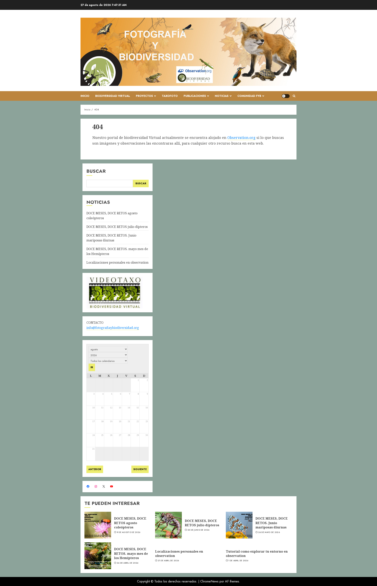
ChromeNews (209, 581)
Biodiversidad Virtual (112, 96)
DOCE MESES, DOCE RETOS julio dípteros (117, 227)
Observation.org (241, 137)
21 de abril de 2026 (168, 560)
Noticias (222, 96)
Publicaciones (195, 96)
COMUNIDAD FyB (249, 96)
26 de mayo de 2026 (269, 532)
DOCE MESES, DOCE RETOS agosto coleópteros (130, 522)
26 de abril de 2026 (127, 563)
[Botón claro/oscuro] (286, 96)
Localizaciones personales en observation (117, 262)
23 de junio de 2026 (199, 530)
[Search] (294, 96)
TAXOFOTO (170, 96)
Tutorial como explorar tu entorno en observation (257, 553)
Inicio (85, 96)
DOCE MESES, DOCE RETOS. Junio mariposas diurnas (271, 522)
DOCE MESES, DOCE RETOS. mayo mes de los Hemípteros (131, 553)
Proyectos (144, 96)
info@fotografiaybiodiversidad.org (112, 328)
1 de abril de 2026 (238, 560)
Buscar (96, 171)
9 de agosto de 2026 (128, 532)
